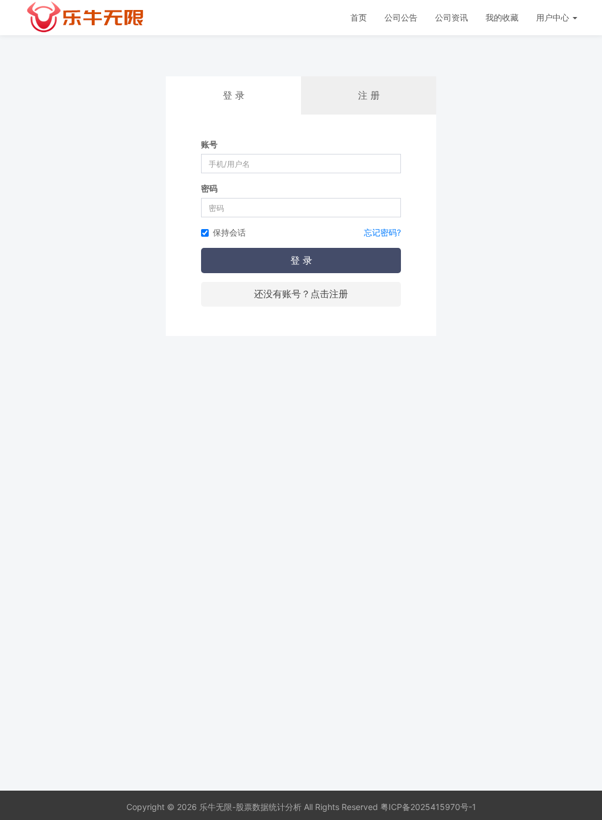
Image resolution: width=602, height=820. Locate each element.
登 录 (301, 260)
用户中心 (553, 17)
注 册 (369, 95)
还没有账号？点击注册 (301, 294)
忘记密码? (382, 232)
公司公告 (400, 17)
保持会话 (229, 232)
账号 (209, 144)
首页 (358, 17)
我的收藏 (502, 17)
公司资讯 (451, 17)
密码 (209, 188)
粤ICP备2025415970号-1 (428, 807)
